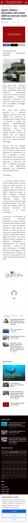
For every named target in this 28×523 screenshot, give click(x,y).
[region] (14, 508)
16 (25, 465)
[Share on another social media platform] (21, 45)
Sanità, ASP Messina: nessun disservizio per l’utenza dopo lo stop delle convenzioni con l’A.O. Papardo (17, 395)
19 (10, 469)
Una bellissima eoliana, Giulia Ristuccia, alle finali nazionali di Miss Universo (17, 322)
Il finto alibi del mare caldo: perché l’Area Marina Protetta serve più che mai (13, 375)
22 (21, 469)
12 (10, 465)
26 (10, 472)
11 (6, 465)
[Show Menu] (2, 2)
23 (25, 469)
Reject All (14, 519)
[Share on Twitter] (14, 45)
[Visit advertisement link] (14, 275)
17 (3, 469)
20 (14, 469)
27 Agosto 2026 (8, 379)
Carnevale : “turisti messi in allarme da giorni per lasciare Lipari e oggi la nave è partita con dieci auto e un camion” (17, 347)
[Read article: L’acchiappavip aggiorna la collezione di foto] (6, 384)
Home (2, 7)
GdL (7, 22)
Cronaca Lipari (15, 7)
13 (14, 465)
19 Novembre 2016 (15, 22)
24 (3, 472)
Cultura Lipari (5, 493)
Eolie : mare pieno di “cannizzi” (16, 330)
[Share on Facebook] (6, 45)
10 (3, 465)
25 (6, 472)
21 (17, 469)
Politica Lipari (5, 491)
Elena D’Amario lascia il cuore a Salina (17, 337)
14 (17, 465)
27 (14, 472)
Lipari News (7, 7)
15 (21, 465)
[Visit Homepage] (14, 2)
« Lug (2, 478)
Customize (14, 515)
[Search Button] (26, 2)
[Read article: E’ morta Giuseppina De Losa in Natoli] (6, 404)
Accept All (14, 511)
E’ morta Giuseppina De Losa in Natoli (17, 403)
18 (6, 469)
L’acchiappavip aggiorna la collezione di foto (17, 384)
